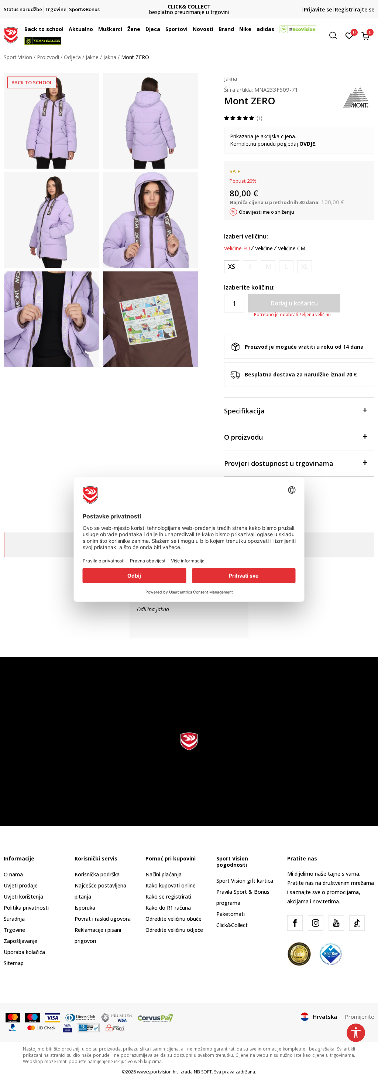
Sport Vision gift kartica (244, 880)
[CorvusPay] (155, 1017)
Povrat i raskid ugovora (103, 918)
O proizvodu (243, 437)
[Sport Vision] (11, 34)
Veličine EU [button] (237, 248)
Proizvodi (48, 57)
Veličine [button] (264, 248)
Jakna (109, 57)
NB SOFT (203, 1072)
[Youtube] (336, 923)
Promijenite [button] (359, 1016)
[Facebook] (295, 923)
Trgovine (14, 929)
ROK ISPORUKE (189, 6)
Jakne (92, 57)
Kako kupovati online (170, 885)
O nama (13, 874)
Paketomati (230, 913)
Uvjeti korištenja (23, 896)
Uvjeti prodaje (21, 885)
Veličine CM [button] (291, 248)
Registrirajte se (354, 9)
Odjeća (72, 57)
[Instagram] (315, 923)
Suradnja (14, 918)
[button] (65, 29)
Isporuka (85, 907)
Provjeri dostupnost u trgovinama (278, 463)
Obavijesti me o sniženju (266, 212)
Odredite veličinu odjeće (174, 929)
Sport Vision (18, 57)
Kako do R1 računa (168, 907)
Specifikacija (244, 410)
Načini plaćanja (163, 874)
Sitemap (14, 963)
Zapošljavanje (20, 940)
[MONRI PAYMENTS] (115, 1027)
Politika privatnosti (26, 907)
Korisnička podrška (97, 874)
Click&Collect (232, 925)
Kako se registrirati (168, 896)
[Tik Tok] (357, 923)
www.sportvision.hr (157, 1072)
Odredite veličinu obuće (173, 918)
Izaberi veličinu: (246, 236)
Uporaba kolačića (24, 951)
